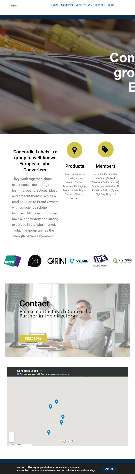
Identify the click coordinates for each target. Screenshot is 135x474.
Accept (109, 468)
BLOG (111, 5)
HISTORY (100, 5)
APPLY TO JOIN (83, 5)
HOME (54, 5)
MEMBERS (67, 5)
